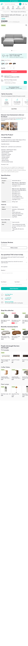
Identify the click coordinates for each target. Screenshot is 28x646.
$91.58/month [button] (16, 21)
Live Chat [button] (9, 294)
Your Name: (4, 282)
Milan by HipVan (7, 137)
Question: (3, 270)
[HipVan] (2, 4)
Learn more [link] (6, 104)
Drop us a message (9, 301)
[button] (20, 4)
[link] (14, 102)
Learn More (14, 108)
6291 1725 (8, 298)
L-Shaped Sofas (6, 11)
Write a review (14, 247)
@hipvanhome (19, 119)
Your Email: (17, 282)
